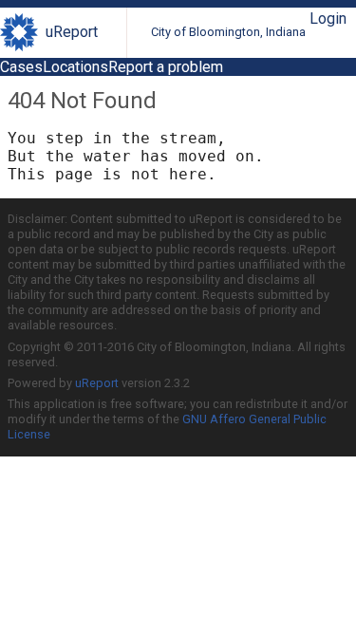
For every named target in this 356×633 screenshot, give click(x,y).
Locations (75, 67)
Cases (21, 67)
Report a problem (165, 67)
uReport (72, 32)
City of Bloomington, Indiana (228, 32)
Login (328, 18)
